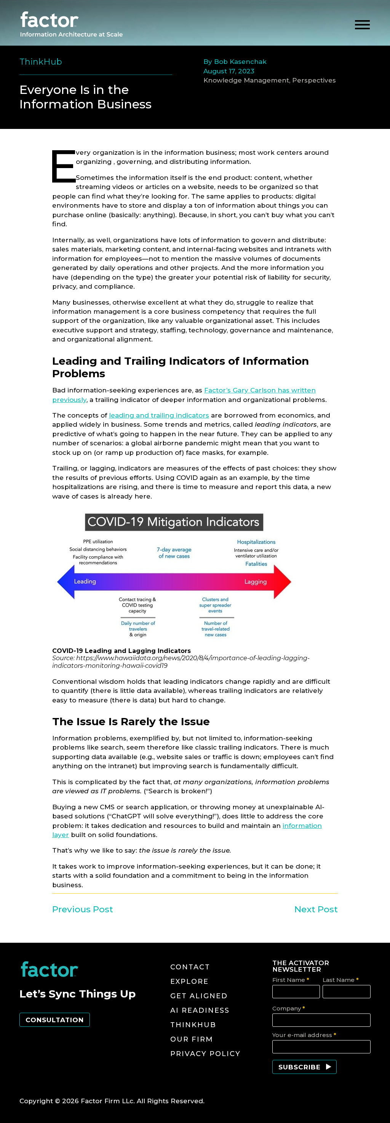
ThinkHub (193, 1025)
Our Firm (191, 1039)
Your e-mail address (304, 1035)
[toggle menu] (362, 25)
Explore (189, 981)
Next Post (316, 909)
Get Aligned (199, 996)
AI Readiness (200, 1010)
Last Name (341, 979)
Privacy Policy (205, 1054)
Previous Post (82, 909)
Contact (190, 967)
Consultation (55, 1020)
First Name (290, 979)
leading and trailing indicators (159, 415)
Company (288, 1008)
